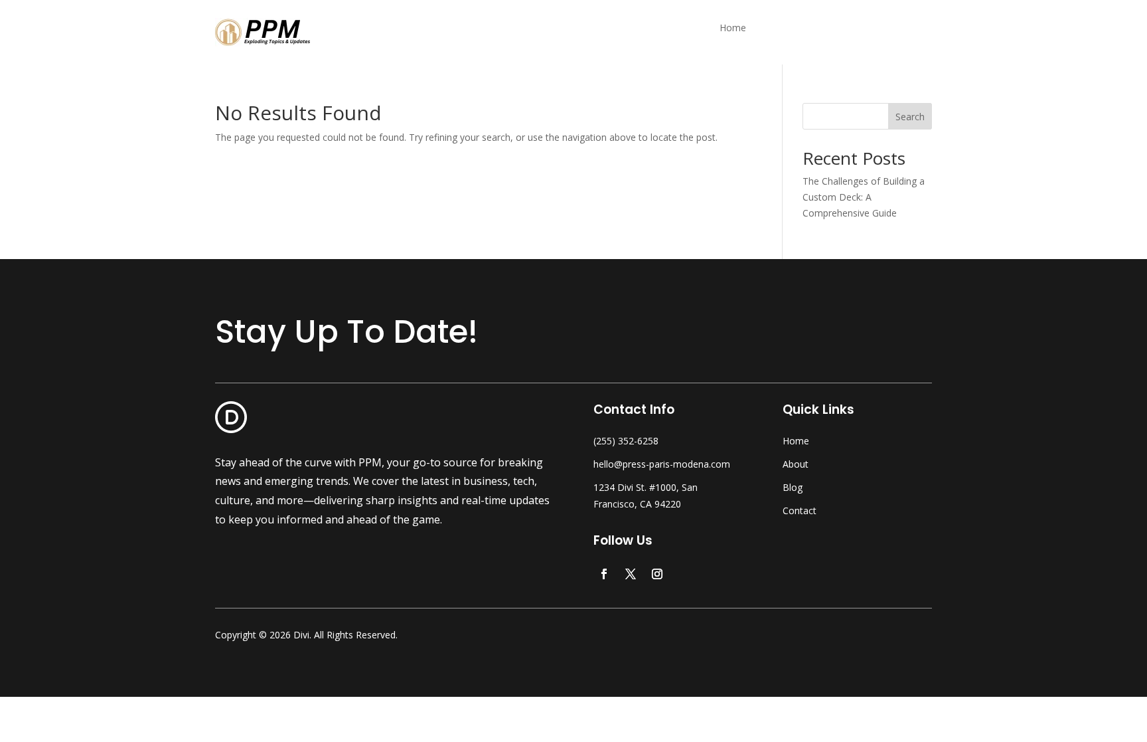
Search (910, 116)
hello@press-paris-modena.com (661, 464)
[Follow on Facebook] (604, 574)
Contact (799, 510)
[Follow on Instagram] (657, 574)
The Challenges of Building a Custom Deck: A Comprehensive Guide (864, 197)
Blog (793, 487)
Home (733, 28)
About (795, 464)
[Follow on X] (630, 574)
